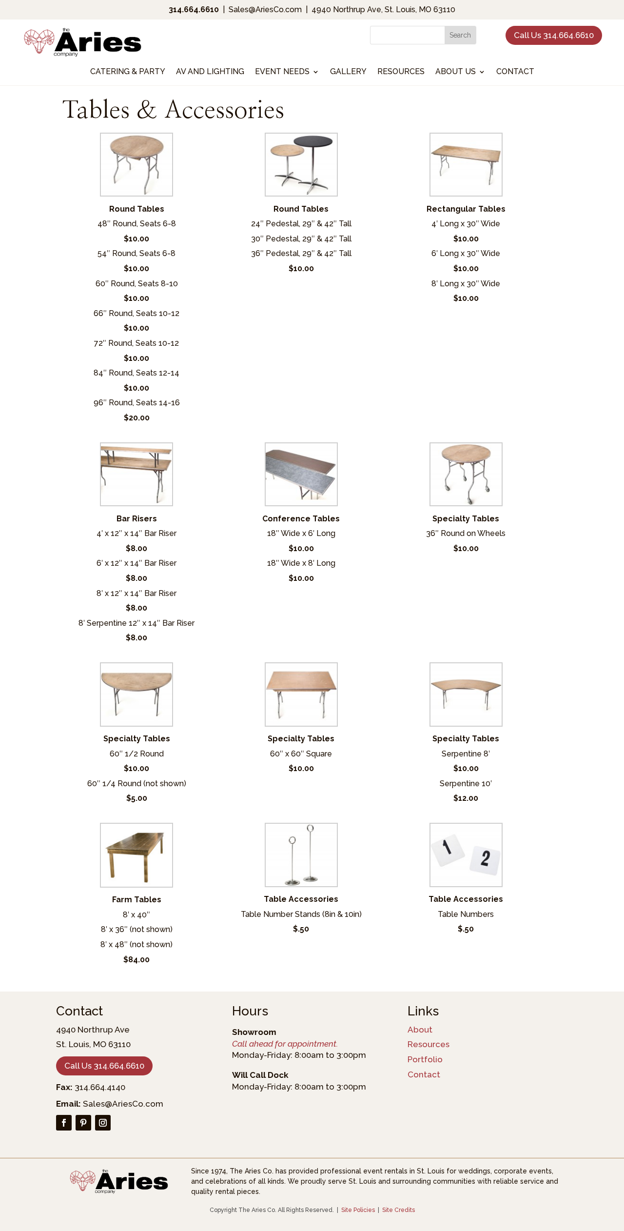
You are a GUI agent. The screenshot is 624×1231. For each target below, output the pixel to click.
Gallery (348, 72)
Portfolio (425, 1059)
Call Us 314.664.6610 (554, 35)
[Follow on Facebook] (64, 1123)
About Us (455, 72)
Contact (515, 72)
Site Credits (398, 1210)
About (420, 1029)
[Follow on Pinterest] (83, 1123)
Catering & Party (127, 72)
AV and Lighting (210, 72)
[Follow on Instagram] (103, 1123)
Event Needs (282, 72)
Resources (401, 72)
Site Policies (358, 1210)
